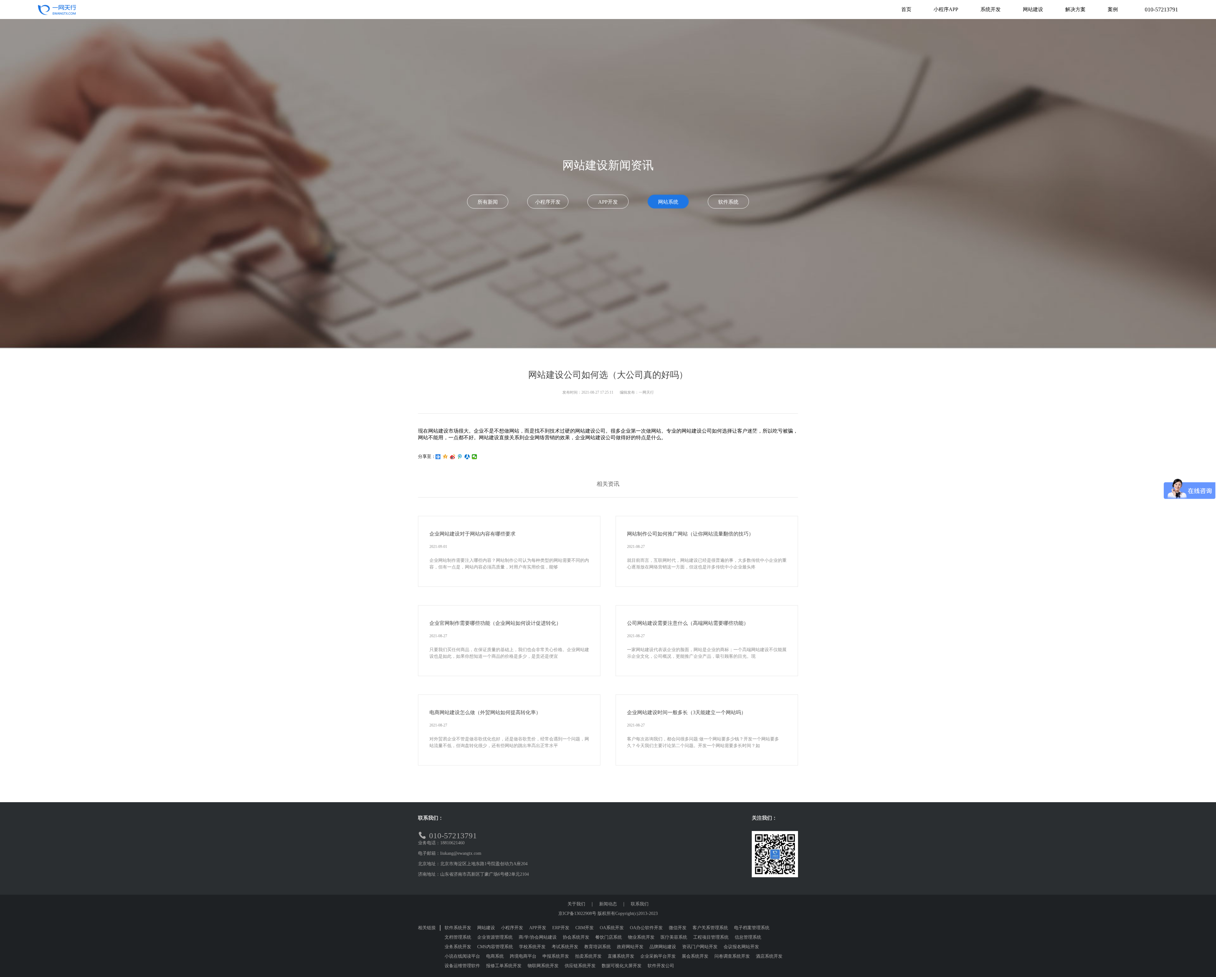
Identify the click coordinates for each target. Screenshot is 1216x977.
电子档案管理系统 (752, 927)
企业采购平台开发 (658, 956)
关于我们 (576, 904)
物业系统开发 (641, 937)
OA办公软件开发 (646, 927)
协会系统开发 (576, 937)
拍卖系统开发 (588, 956)
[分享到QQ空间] (445, 456)
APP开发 (608, 202)
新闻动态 (608, 904)
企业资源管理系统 (495, 937)
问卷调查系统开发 (732, 956)
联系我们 (640, 904)
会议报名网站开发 (741, 946)
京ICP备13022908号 (577, 913)
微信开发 (678, 927)
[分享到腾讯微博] (460, 456)
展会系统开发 (695, 956)
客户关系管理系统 (710, 927)
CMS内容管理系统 (495, 946)
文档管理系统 (458, 937)
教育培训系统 (597, 946)
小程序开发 (547, 202)
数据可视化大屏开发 (622, 965)
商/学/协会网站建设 (538, 937)
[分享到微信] (474, 456)
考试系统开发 (565, 946)
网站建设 (486, 927)
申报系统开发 (555, 956)
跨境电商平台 (523, 956)
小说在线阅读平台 (462, 956)
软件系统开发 (458, 927)
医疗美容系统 (674, 937)
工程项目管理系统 (711, 937)
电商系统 (495, 956)
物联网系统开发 (543, 965)
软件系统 (728, 202)
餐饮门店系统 (608, 937)
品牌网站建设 (662, 946)
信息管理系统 (748, 937)
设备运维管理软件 (462, 965)
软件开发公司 (661, 965)
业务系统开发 (458, 946)
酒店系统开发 (769, 956)
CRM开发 (584, 927)
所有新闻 (488, 202)
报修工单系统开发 (504, 965)
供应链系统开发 (580, 965)
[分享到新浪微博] (452, 456)
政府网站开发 (630, 946)
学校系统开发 (532, 946)
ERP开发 (560, 927)
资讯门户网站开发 (700, 946)
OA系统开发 (612, 927)
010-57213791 (1161, 9)
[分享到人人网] (467, 456)
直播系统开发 (621, 956)
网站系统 (668, 202)
